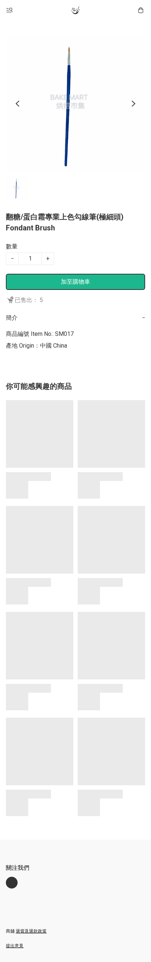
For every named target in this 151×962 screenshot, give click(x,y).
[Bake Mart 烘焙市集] (75, 10)
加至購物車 (75, 281)
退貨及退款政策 (31, 931)
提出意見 (14, 945)
